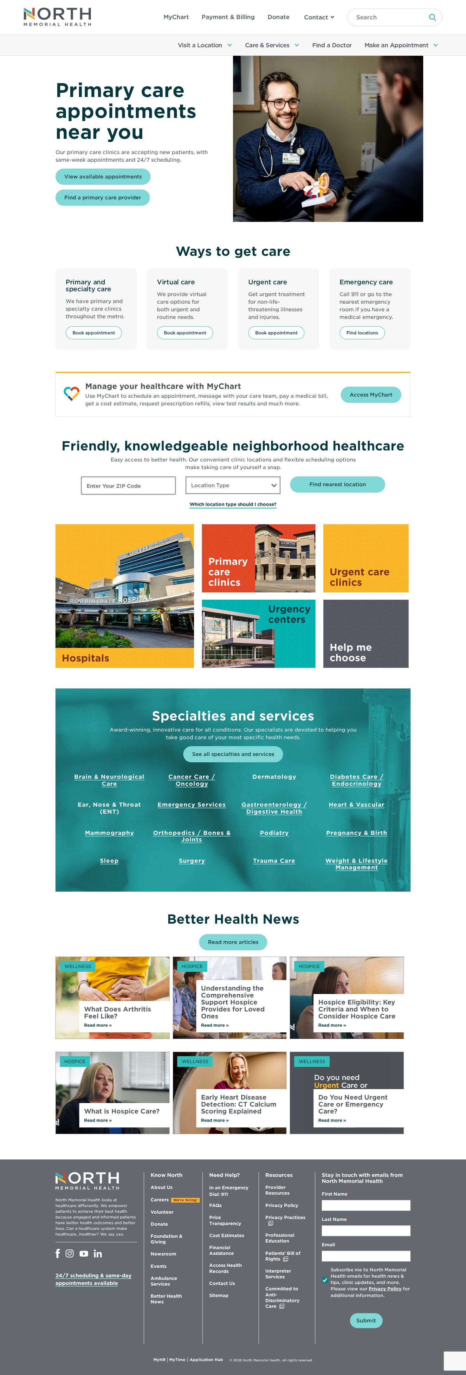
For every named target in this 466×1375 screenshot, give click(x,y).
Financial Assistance (221, 1250)
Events (158, 1266)
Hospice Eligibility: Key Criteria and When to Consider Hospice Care (357, 1009)
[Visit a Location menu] (229, 45)
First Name (334, 1194)
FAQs (215, 1205)
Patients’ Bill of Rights (286, 1256)
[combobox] (233, 485)
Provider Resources (277, 1190)
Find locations (362, 332)
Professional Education (279, 1238)
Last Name (334, 1219)
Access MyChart (371, 395)
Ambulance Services (164, 1281)
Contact (316, 17)
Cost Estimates (226, 1235)
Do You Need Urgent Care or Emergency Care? (353, 1104)
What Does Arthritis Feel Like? (117, 1012)
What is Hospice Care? (121, 1111)
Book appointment (94, 332)
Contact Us (222, 1283)
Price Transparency (225, 1220)
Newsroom (163, 1253)
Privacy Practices (285, 1220)
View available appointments (107, 179)
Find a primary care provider (102, 198)
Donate (278, 17)
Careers (160, 1199)
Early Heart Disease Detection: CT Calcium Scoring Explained (238, 1104)
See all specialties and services (233, 754)
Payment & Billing (228, 17)
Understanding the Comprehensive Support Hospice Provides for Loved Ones (233, 1002)
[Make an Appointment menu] (436, 45)
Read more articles (233, 942)
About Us (161, 1187)
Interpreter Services (278, 1273)
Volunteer (162, 1212)
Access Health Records (225, 1268)
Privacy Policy (281, 1205)
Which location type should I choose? (233, 504)
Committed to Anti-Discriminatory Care (284, 1297)
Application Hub (206, 1359)
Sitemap (219, 1295)
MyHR (160, 1359)
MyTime (178, 1359)
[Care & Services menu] (297, 45)
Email (328, 1244)
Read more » (106, 1025)
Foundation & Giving (166, 1239)
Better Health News (166, 1299)
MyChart (176, 17)
